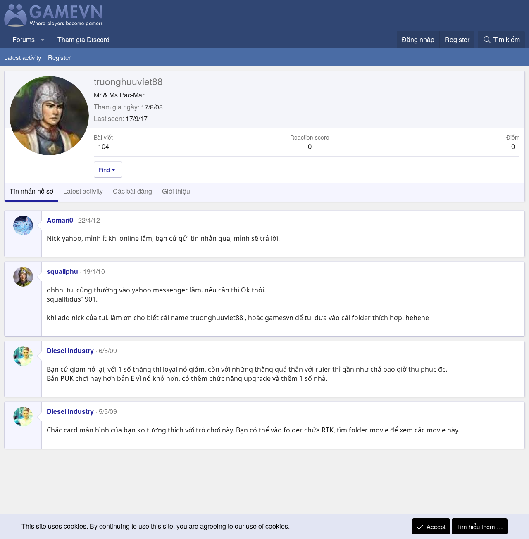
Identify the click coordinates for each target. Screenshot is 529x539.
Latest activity (22, 57)
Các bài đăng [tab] (132, 191)
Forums (23, 39)
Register (59, 57)
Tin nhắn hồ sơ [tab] (31, 191)
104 (103, 146)
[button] (43, 39)
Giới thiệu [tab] (176, 191)
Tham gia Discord (83, 39)
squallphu (62, 271)
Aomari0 (60, 220)
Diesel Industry (70, 350)
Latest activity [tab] (83, 191)
